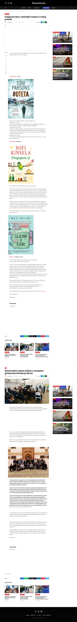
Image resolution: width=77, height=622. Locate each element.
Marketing (33, 615)
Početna (23, 7)
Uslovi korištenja (47, 615)
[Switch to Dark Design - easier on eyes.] (71, 3)
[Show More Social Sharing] (48, 22)
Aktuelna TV (37, 7)
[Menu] (5, 8)
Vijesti (29, 7)
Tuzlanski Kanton (56, 32)
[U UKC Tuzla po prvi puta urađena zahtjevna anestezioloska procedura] (42, 347)
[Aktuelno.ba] (38, 3)
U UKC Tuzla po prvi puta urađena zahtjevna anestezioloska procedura (41, 355)
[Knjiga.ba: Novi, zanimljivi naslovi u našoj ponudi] (27, 37)
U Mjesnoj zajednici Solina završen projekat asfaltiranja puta (26, 355)
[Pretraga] (71, 8)
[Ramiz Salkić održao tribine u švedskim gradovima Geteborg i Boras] (27, 391)
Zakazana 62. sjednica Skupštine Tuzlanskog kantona (10, 355)
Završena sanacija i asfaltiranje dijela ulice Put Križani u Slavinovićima (61, 75)
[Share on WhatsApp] (44, 22)
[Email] (6, 72)
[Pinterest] (6, 67)
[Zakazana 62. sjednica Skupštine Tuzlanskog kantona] (11, 347)
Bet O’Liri (11, 257)
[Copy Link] (46, 22)
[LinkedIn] (6, 64)
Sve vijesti (7, 14)
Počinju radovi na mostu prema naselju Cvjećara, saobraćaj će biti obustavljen (62, 63)
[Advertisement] (28, 66)
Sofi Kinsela (12, 141)
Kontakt (53, 7)
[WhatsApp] (6, 61)
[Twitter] (6, 58)
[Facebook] (6, 55)
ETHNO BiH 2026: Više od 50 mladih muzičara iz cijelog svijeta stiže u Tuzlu (61, 50)
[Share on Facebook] (42, 22)
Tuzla (54, 44)
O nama (27, 615)
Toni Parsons (12, 76)
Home (6, 11)
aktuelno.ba (10, 22)
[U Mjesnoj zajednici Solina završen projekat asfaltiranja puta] (27, 347)
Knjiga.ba (44, 291)
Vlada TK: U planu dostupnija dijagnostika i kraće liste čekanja (62, 38)
